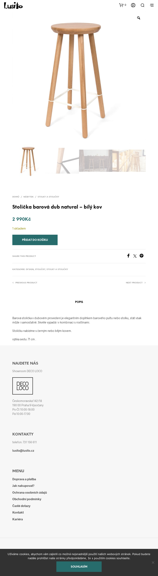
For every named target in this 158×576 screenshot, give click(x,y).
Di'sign (30, 269)
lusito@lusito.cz (23, 450)
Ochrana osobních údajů (29, 492)
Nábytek (28, 197)
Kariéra (17, 519)
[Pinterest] (142, 256)
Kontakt (18, 512)
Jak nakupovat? (23, 485)
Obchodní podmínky (26, 499)
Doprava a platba (24, 479)
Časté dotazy (21, 506)
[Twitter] (136, 256)
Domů (15, 197)
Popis (79, 302)
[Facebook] (129, 256)
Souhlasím (79, 567)
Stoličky (40, 269)
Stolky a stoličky (48, 197)
